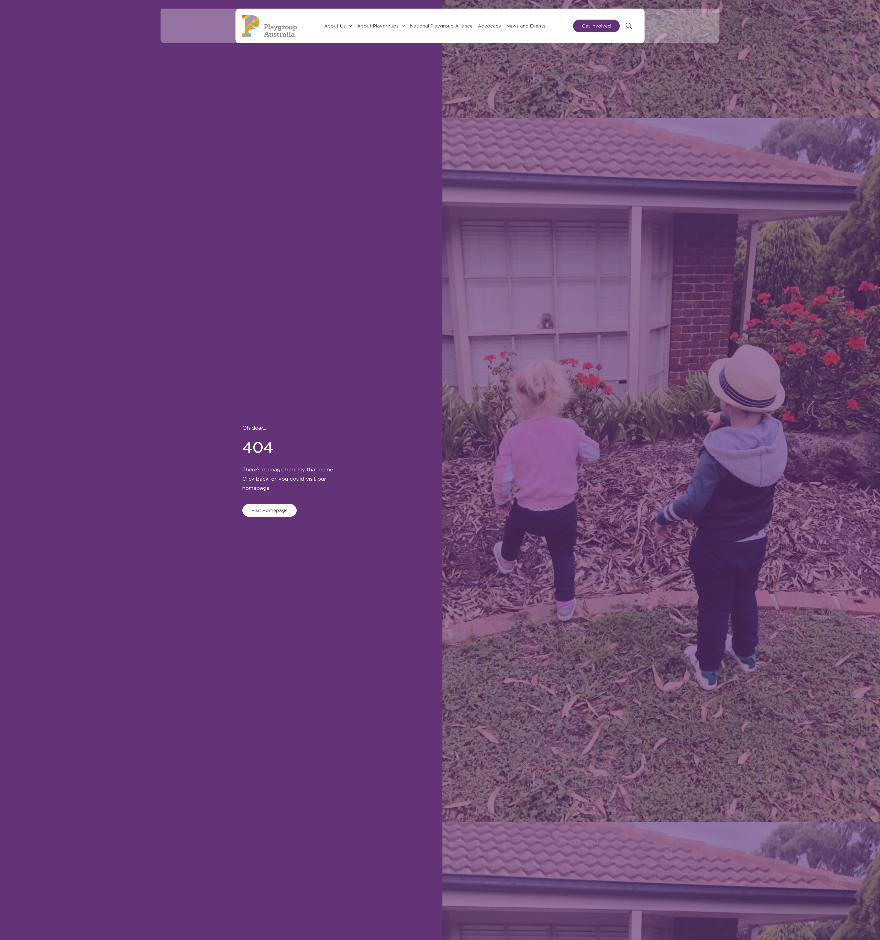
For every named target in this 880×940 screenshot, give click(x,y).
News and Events (526, 30)
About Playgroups (378, 30)
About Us (335, 30)
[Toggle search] (622, 30)
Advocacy (490, 30)
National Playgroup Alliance (441, 30)
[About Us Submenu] (350, 30)
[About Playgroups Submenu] (403, 30)
